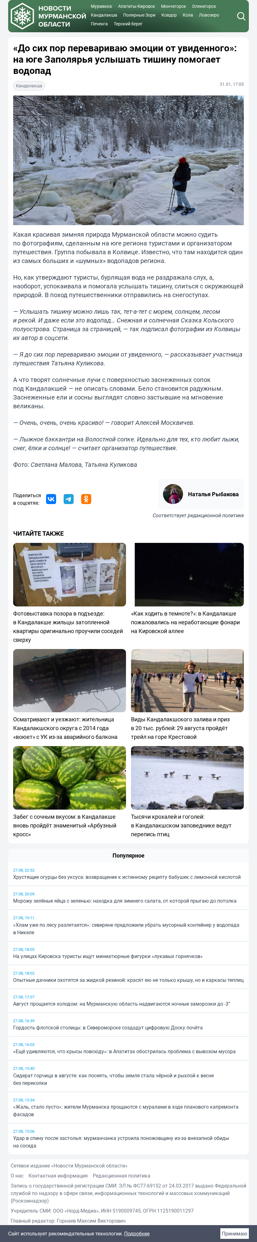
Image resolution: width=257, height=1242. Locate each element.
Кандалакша (104, 15)
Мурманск (101, 6)
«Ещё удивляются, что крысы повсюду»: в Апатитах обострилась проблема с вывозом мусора (124, 1051)
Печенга (99, 24)
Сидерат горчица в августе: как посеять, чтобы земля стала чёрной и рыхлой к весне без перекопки (113, 1079)
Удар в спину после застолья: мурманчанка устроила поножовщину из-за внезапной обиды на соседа (121, 1142)
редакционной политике (216, 515)
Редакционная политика (121, 1175)
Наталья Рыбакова (213, 494)
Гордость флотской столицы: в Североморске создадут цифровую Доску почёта (108, 1027)
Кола (188, 15)
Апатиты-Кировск (136, 6)
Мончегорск (173, 6)
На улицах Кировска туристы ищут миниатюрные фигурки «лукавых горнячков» (108, 956)
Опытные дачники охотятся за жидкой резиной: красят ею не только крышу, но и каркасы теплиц (128, 980)
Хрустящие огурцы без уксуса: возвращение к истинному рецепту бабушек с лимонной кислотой (127, 877)
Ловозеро (209, 15)
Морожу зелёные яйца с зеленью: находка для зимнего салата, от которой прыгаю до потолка (125, 900)
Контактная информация (58, 1175)
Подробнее (136, 1233)
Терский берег (128, 24)
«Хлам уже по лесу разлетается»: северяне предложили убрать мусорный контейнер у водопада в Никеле (126, 928)
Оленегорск (204, 6)
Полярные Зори (139, 15)
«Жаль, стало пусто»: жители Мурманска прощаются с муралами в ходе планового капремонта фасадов (126, 1110)
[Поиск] (241, 16)
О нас (17, 1175)
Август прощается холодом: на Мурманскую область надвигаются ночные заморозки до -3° (121, 1003)
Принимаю (234, 1233)
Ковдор (169, 15)
